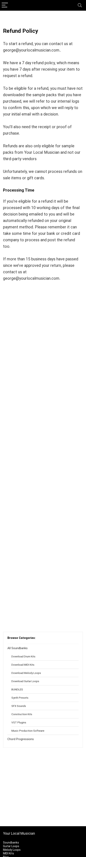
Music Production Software (27, 730)
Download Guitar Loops (25, 681)
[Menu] (5, 5)
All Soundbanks (17, 648)
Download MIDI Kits (22, 664)
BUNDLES (17, 689)
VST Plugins (18, 722)
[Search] (80, 5)
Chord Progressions (20, 739)
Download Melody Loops (26, 672)
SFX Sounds (18, 705)
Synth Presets (19, 697)
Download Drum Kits (23, 656)
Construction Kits (21, 714)
